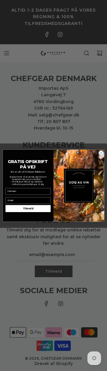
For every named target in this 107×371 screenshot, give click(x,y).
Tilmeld (28, 208)
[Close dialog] (101, 152)
